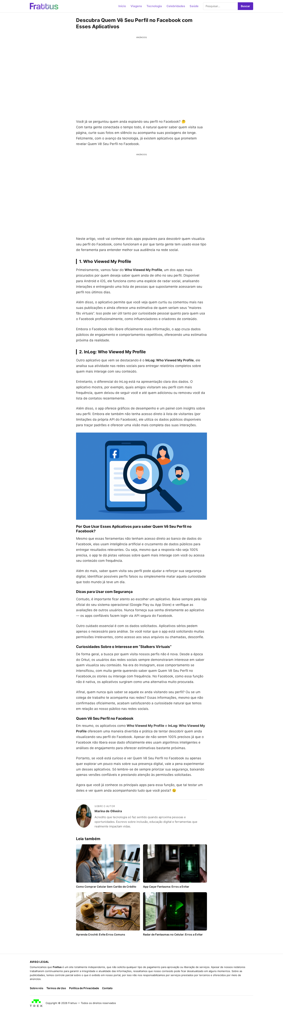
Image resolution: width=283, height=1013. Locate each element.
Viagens (136, 6)
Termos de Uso (56, 988)
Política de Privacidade (84, 988)
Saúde (194, 6)
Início (122, 6)
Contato (107, 988)
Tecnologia (154, 6)
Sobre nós (36, 988)
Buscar (245, 6)
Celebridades (176, 6)
